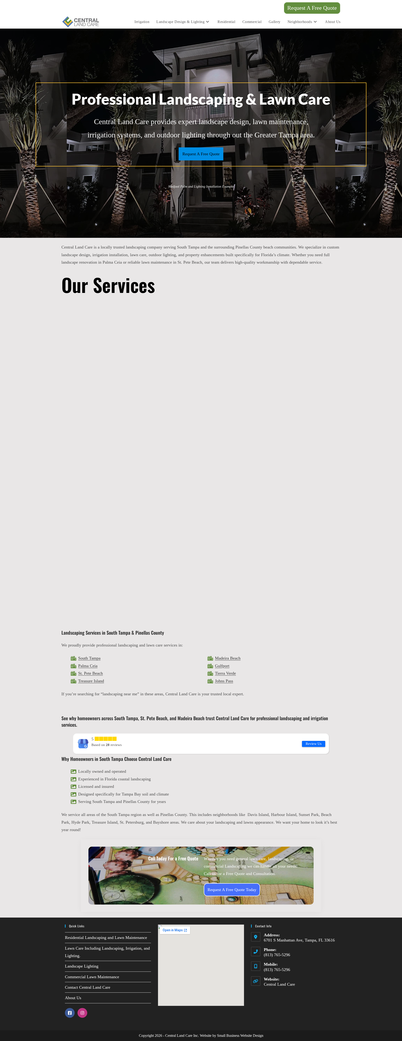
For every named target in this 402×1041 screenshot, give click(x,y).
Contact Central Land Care (87, 987)
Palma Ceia (87, 665)
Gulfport (222, 665)
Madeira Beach (228, 658)
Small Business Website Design (240, 1036)
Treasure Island (91, 681)
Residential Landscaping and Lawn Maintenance (106, 937)
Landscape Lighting (81, 966)
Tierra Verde (225, 673)
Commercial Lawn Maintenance (92, 977)
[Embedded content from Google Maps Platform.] (201, 965)
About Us (73, 997)
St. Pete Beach (90, 673)
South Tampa (89, 658)
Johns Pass (224, 681)
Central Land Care (279, 984)
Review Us (314, 744)
